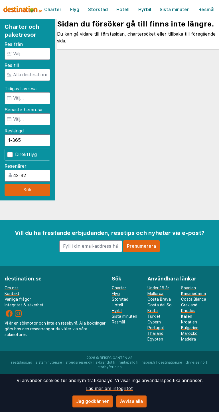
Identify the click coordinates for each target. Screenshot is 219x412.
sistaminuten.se (49, 362)
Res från (14, 44)
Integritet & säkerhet (24, 305)
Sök (27, 189)
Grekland (189, 305)
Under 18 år (158, 288)
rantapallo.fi (128, 362)
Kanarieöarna (193, 293)
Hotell (122, 9)
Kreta (152, 310)
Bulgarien (189, 327)
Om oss (12, 288)
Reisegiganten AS (116, 358)
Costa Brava (159, 299)
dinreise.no (195, 362)
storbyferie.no (110, 367)
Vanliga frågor (18, 299)
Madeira (188, 339)
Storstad (98, 9)
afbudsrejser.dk (79, 362)
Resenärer (16, 166)
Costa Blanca (193, 299)
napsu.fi (148, 362)
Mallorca (155, 293)
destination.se (170, 362)
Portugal (155, 327)
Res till (12, 65)
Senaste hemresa (23, 109)
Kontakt (12, 293)
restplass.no (21, 362)
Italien (186, 316)
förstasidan (113, 34)
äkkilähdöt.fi (105, 362)
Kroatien (189, 322)
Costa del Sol (160, 305)
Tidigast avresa (20, 88)
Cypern (154, 322)
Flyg (74, 9)
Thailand (155, 333)
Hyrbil (144, 9)
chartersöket (141, 34)
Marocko (189, 333)
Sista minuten (175, 9)
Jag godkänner (92, 401)
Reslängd (14, 131)
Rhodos (188, 310)
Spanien (188, 288)
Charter (53, 9)
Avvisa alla (131, 401)
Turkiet (154, 316)
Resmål (206, 9)
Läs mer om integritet (109, 388)
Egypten (155, 339)
